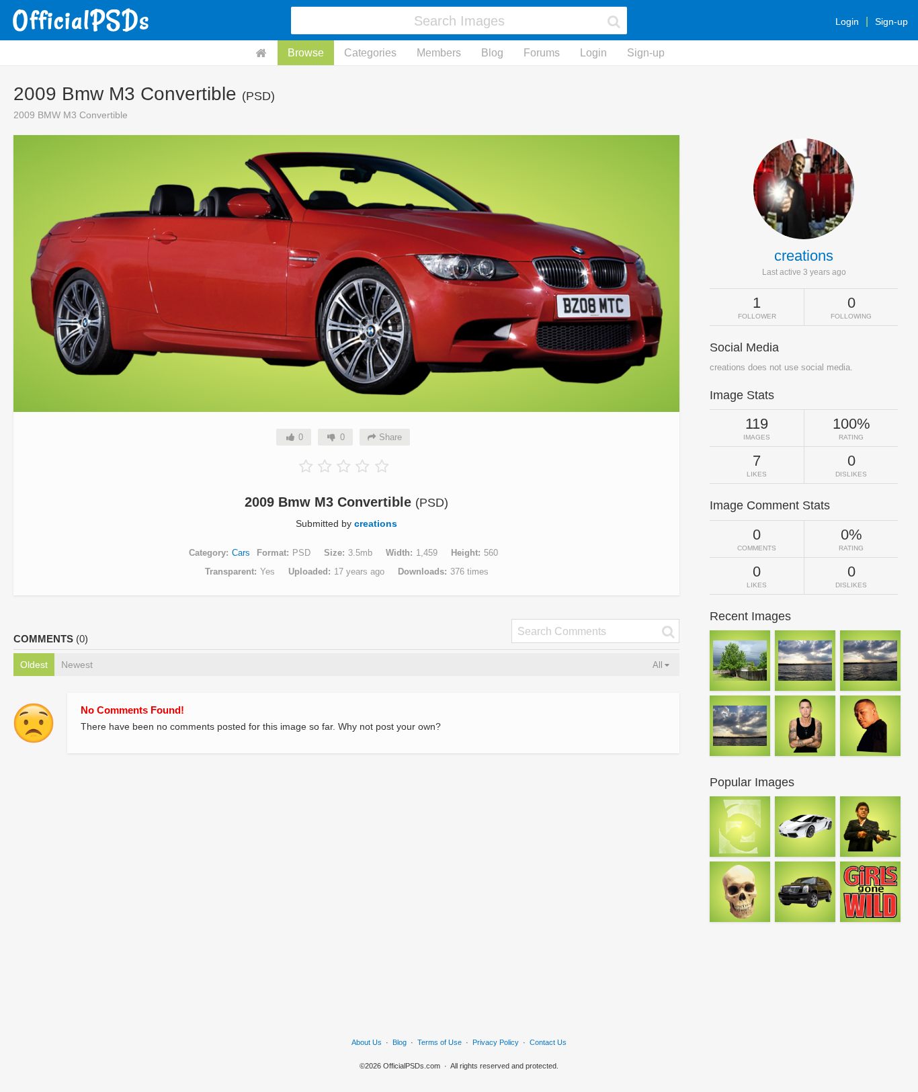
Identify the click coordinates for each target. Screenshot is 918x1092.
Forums (542, 52)
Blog (492, 52)
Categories (370, 52)
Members (439, 52)
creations (375, 523)
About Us (366, 1042)
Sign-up (891, 21)
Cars (241, 553)
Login (847, 21)
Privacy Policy (495, 1042)
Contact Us (548, 1042)
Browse (306, 52)
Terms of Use (439, 1042)
